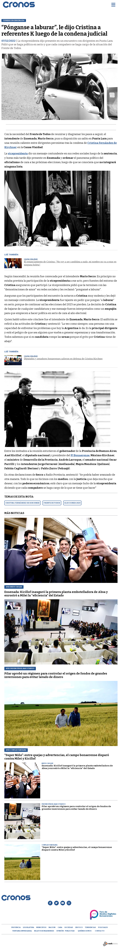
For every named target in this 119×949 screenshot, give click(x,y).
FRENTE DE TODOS (52, 503)
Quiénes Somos (84, 931)
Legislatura (28, 927)
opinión (60, 931)
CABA (60, 927)
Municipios (41, 927)
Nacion (52, 927)
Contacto (99, 931)
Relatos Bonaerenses (44, 931)
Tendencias (90, 927)
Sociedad (68, 927)
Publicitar (69, 931)
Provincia (16, 927)
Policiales (103, 927)
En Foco (79, 927)
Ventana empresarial (22, 931)
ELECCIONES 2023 (72, 503)
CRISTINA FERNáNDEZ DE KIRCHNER (22, 503)
